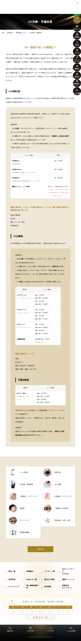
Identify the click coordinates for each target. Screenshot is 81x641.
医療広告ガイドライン (67, 587)
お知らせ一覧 (31, 579)
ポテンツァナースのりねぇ (68, 571)
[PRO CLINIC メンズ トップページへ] (40, 10)
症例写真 (12, 579)
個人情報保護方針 (32, 587)
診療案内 (29, 571)
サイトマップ (13, 587)
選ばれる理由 (49, 579)
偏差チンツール (68, 579)
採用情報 (47, 587)
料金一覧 (12, 571)
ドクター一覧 (49, 571)
